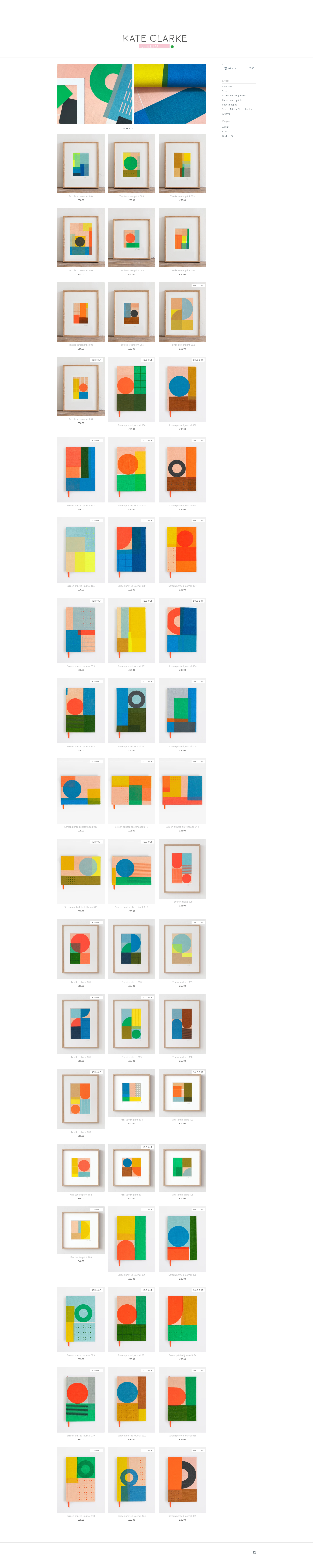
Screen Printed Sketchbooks (237, 109)
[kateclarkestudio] (156, 28)
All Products (228, 86)
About (225, 126)
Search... (226, 91)
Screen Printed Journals (234, 95)
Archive (226, 113)
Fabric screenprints (232, 100)
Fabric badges (229, 104)
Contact (226, 131)
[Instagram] (254, 1552)
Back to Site (228, 136)
